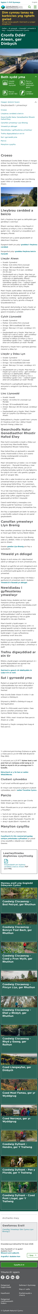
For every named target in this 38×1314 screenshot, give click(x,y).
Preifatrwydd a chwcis (25, 1294)
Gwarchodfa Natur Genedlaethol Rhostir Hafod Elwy (18, 118)
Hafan (4, 28)
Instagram (17, 1277)
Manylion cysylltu (8, 144)
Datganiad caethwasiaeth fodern (7, 1301)
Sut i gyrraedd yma (9, 137)
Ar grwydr (13, 28)
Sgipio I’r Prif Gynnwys (10, 2)
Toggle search (29, 7)
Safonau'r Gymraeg (27, 1285)
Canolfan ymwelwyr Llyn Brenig (14, 123)
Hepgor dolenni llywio (10, 102)
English (34, 2)
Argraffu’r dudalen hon (10, 1256)
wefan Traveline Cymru (26, 790)
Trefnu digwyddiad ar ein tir (12, 134)
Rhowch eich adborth (10, 1253)
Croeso (4, 110)
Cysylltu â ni (19, 1265)
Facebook (2, 1277)
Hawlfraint (5, 1293)
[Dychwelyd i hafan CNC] (11, 7)
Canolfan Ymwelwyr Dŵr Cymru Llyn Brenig (17, 1230)
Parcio (3, 141)
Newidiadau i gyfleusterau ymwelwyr (16, 130)
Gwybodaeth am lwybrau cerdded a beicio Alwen (14, 866)
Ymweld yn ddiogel (9, 126)
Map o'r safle (24, 1289)
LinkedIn (12, 1277)
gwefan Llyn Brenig (15, 546)
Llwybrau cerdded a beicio (12, 114)
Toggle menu (35, 7)
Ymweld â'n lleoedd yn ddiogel (14, 582)
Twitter (7, 1277)
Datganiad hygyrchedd (6, 1286)
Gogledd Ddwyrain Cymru (18, 30)
